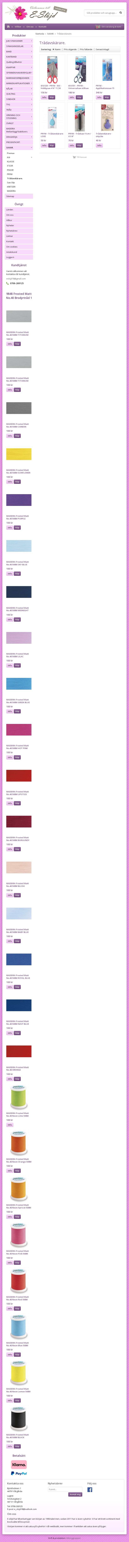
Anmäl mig (75, 1494)
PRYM (9, 174)
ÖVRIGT (10, 123)
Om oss (30, 26)
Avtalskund (11, 252)
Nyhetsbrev (11, 230)
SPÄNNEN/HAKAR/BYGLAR (18, 72)
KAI (8, 157)
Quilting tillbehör (14, 62)
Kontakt (42, 26)
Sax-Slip (11, 182)
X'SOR (10, 165)
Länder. (10, 209)
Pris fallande (86, 49)
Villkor (18, 26)
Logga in (10, 257)
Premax (10, 153)
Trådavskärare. (15, 178)
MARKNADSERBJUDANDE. (18, 78)
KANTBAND (11, 56)
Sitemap (10, 196)
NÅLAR (9, 88)
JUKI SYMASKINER (14, 40)
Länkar (9, 236)
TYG (8, 104)
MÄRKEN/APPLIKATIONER (18, 83)
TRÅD (8, 109)
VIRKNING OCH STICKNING (13, 117)
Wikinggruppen (73, 1538)
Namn (58, 49)
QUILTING (10, 93)
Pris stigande (70, 49)
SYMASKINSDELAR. (15, 46)
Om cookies (11, 246)
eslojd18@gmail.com (16, 278)
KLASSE (10, 161)
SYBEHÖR (10, 99)
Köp (17, 343)
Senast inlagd (102, 49)
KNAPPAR (10, 67)
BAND (9, 51)
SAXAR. (9, 147)
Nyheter (10, 225)
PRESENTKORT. (13, 142)
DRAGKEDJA (11, 136)
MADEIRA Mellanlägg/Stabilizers (17, 130)
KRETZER (11, 186)
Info (10, 343)
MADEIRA (11, 191)
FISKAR (10, 170)
